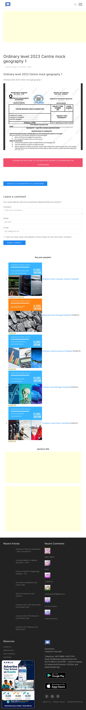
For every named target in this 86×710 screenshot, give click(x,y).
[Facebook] (47, 696)
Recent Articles (11, 543)
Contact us (7, 647)
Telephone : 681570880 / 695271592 (60, 656)
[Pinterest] (58, 696)
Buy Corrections (9, 654)
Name (5, 218)
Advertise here (8, 650)
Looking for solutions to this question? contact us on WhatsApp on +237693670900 (43, 162)
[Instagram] (52, 696)
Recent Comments (54, 543)
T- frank (28, 67)
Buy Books (7, 657)
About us (47, 702)
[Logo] (7, 4)
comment (7, 207)
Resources (8, 641)
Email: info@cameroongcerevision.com (61, 659)
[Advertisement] (44, 26)
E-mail (6, 227)
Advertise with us (75, 702)
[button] (18, 684)
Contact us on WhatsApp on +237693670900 (25, 184)
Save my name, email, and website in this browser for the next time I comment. (39, 237)
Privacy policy (59, 702)
